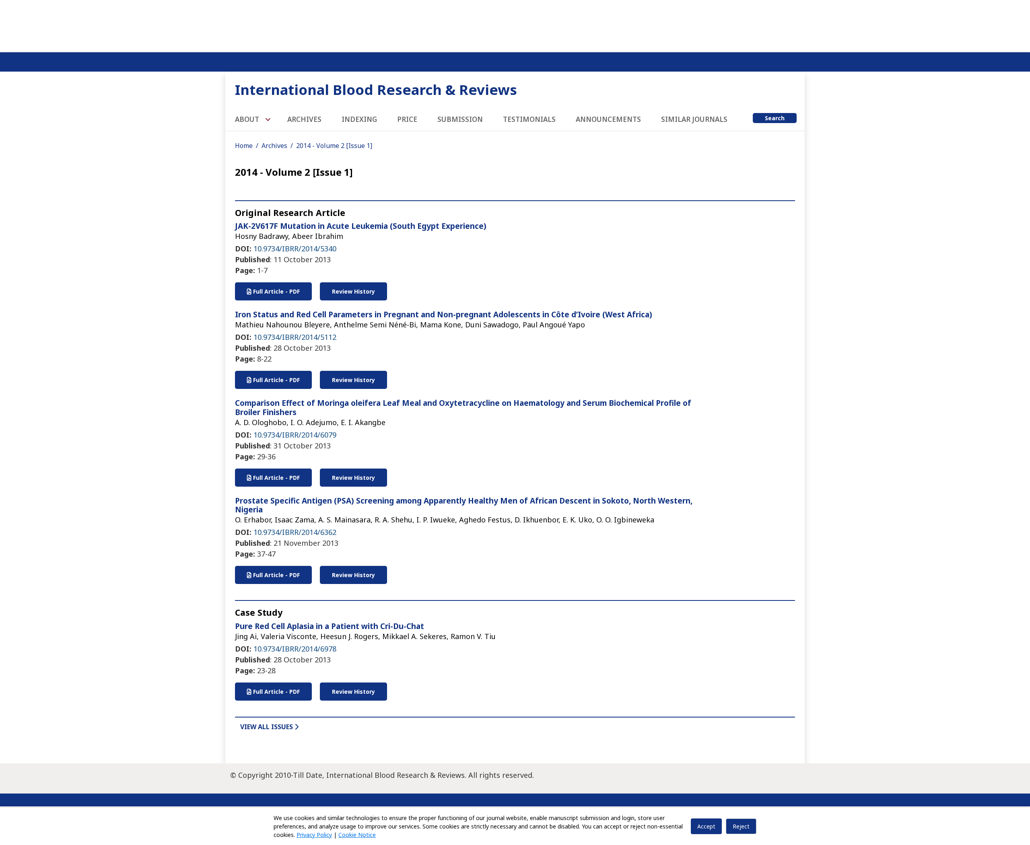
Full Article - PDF (275, 291)
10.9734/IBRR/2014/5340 (294, 248)
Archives (304, 119)
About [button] (248, 119)
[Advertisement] (515, 24)
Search (775, 118)
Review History (353, 291)
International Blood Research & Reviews (376, 89)
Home (244, 145)
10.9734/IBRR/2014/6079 (294, 435)
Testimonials (529, 119)
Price (407, 119)
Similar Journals (694, 119)
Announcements (608, 119)
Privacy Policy (314, 835)
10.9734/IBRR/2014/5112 (294, 337)
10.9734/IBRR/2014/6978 (294, 649)
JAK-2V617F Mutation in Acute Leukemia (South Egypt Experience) (360, 226)
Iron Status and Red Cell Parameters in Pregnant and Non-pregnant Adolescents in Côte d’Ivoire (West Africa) (443, 314)
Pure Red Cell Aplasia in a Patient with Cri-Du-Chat (329, 626)
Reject (741, 826)
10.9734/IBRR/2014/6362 (294, 532)
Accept (706, 826)
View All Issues (267, 726)
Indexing (359, 119)
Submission (460, 119)
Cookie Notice (357, 835)
